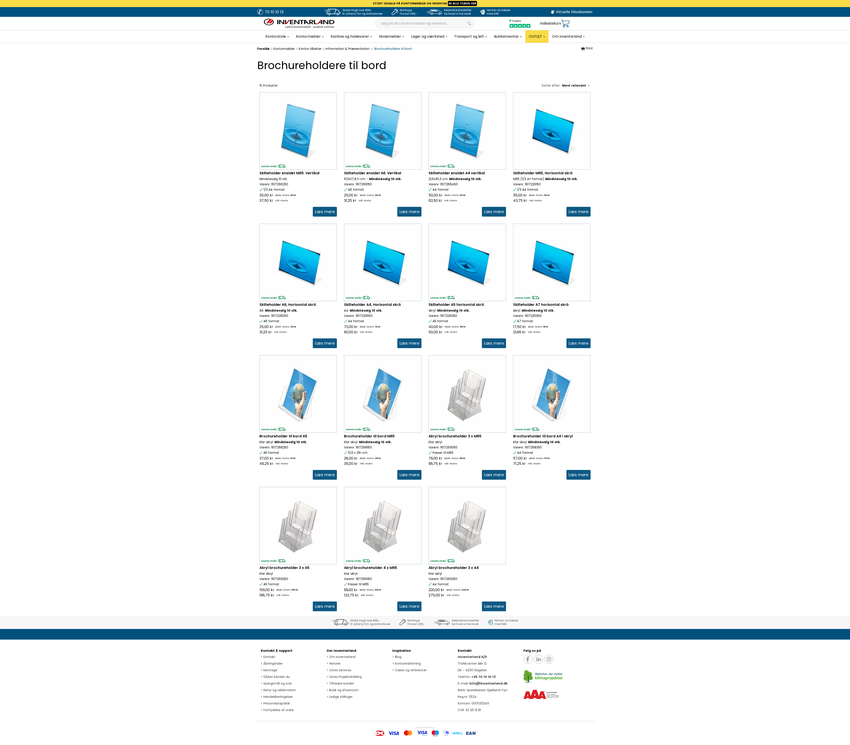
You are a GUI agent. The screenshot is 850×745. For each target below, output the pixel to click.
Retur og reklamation (278, 690)
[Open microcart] (565, 23)
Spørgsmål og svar (276, 683)
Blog (396, 657)
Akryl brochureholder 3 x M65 (455, 436)
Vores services (338, 670)
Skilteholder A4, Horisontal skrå (372, 304)
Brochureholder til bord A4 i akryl (543, 436)
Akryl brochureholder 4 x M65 (370, 567)
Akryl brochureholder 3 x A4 (454, 567)
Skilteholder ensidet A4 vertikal (457, 173)
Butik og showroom (342, 690)
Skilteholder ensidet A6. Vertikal (372, 173)
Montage (269, 670)
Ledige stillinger (339, 697)
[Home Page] (299, 23)
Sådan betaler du (275, 677)
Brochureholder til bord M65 (369, 436)
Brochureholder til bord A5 (283, 436)
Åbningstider (272, 663)
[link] (325, 212)
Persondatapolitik (275, 703)
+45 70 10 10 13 (483, 677)
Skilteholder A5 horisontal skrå (456, 304)
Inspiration (401, 650)
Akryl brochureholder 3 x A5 (284, 567)
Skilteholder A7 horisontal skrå (540, 304)
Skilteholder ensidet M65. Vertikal (289, 173)
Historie (333, 663)
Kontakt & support (276, 650)
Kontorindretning (406, 663)
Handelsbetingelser (277, 697)
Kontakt (268, 657)
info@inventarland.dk (488, 683)
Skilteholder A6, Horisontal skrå (287, 304)
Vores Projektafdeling (344, 677)
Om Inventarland (341, 650)
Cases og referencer (409, 670)
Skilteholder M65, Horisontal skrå (542, 173)
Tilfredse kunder (340, 683)
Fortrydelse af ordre (277, 710)
